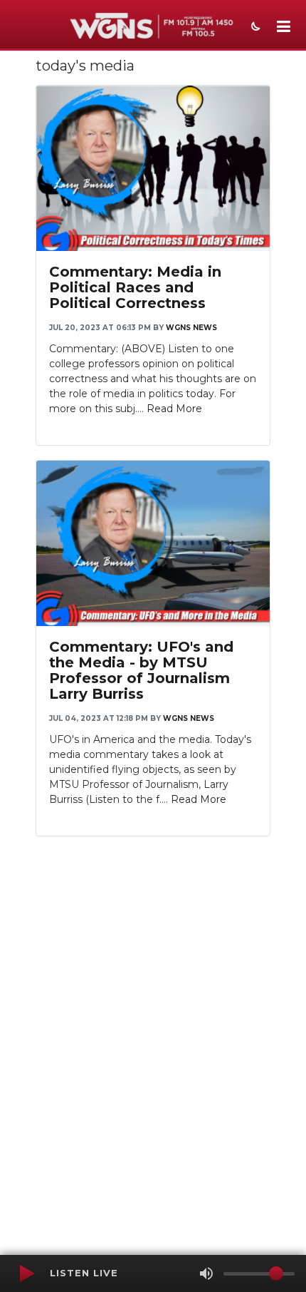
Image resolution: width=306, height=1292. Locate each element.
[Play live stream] (26, 1273)
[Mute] (206, 1273)
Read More (174, 408)
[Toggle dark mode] (254, 28)
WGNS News (191, 327)
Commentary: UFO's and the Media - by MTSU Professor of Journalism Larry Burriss (141, 670)
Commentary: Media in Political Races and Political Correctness (135, 287)
